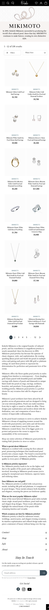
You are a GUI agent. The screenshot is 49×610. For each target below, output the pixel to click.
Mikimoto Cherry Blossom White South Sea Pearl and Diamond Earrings (36, 184)
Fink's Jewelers (20, 601)
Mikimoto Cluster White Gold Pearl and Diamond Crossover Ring (36, 230)
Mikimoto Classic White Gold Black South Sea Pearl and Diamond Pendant (15, 275)
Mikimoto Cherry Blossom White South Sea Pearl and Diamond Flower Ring (36, 275)
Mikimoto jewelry (29, 459)
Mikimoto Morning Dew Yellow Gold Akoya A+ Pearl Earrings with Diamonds (37, 321)
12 (35, 337)
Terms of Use (30, 604)
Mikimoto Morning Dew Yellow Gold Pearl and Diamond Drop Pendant (15, 321)
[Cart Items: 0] (46, 3)
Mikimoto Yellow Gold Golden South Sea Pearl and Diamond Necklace (36, 94)
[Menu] (3, 3)
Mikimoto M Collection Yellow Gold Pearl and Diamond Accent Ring (15, 184)
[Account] (41, 3)
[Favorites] (36, 3)
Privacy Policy (32, 577)
